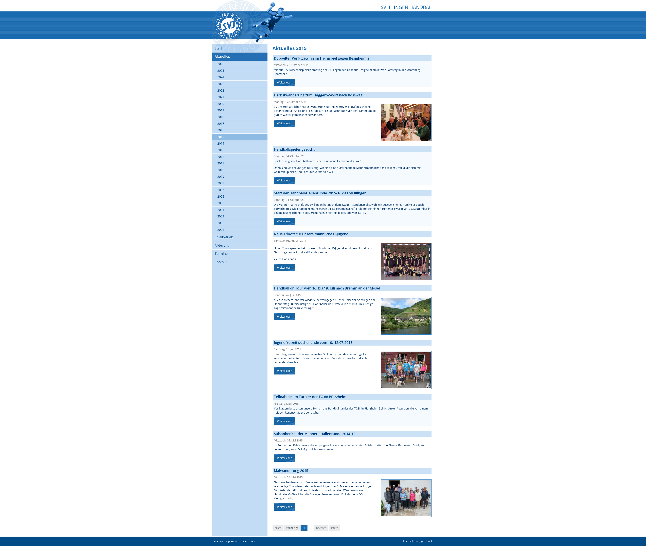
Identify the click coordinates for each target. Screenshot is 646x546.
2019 (220, 110)
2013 (220, 150)
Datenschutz (248, 541)
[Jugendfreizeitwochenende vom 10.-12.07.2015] (406, 370)
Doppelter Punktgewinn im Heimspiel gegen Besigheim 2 (321, 58)
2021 (220, 97)
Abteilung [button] (222, 245)
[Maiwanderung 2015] (406, 498)
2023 (220, 84)
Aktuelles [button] (222, 56)
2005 (220, 203)
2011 (220, 163)
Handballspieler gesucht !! (295, 149)
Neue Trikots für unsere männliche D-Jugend (311, 234)
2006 (220, 196)
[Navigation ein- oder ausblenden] (323, 15)
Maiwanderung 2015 (291, 470)
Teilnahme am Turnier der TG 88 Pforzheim (310, 396)
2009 (220, 177)
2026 (220, 64)
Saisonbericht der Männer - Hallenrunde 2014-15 (314, 433)
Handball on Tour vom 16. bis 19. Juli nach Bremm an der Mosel (327, 288)
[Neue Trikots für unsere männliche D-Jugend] (406, 261)
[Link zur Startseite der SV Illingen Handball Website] (228, 25)
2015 (220, 137)
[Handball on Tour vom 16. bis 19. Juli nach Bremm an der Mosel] (406, 316)
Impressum (231, 541)
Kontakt (221, 262)
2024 (220, 77)
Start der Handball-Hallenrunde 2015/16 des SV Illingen (320, 193)
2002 (220, 223)
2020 (220, 104)
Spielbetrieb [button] (224, 237)
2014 (220, 143)
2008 (220, 183)
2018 (220, 117)
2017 (220, 124)
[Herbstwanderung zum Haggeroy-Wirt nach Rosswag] (406, 122)
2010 (220, 170)
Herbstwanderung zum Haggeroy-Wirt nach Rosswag (318, 95)
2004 (220, 210)
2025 (220, 71)
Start (218, 48)
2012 (220, 157)
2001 (220, 230)
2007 (220, 190)
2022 (220, 90)
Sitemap (218, 541)
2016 (220, 130)
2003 (220, 216)
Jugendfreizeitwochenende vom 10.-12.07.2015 (313, 342)
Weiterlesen (284, 82)
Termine (221, 253)
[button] (641, 535)
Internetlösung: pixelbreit (417, 541)
